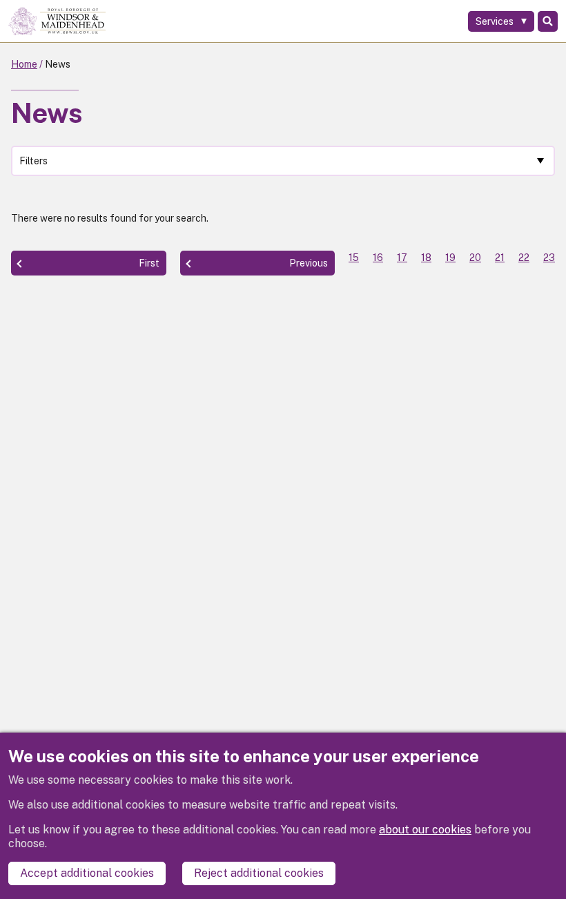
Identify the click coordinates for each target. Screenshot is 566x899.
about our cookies (425, 829)
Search (548, 21)
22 (523, 257)
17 (402, 257)
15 (354, 257)
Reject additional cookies (259, 873)
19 (450, 257)
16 (378, 257)
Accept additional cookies (87, 873)
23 (549, 257)
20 (475, 257)
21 (500, 257)
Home (24, 64)
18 (426, 257)
